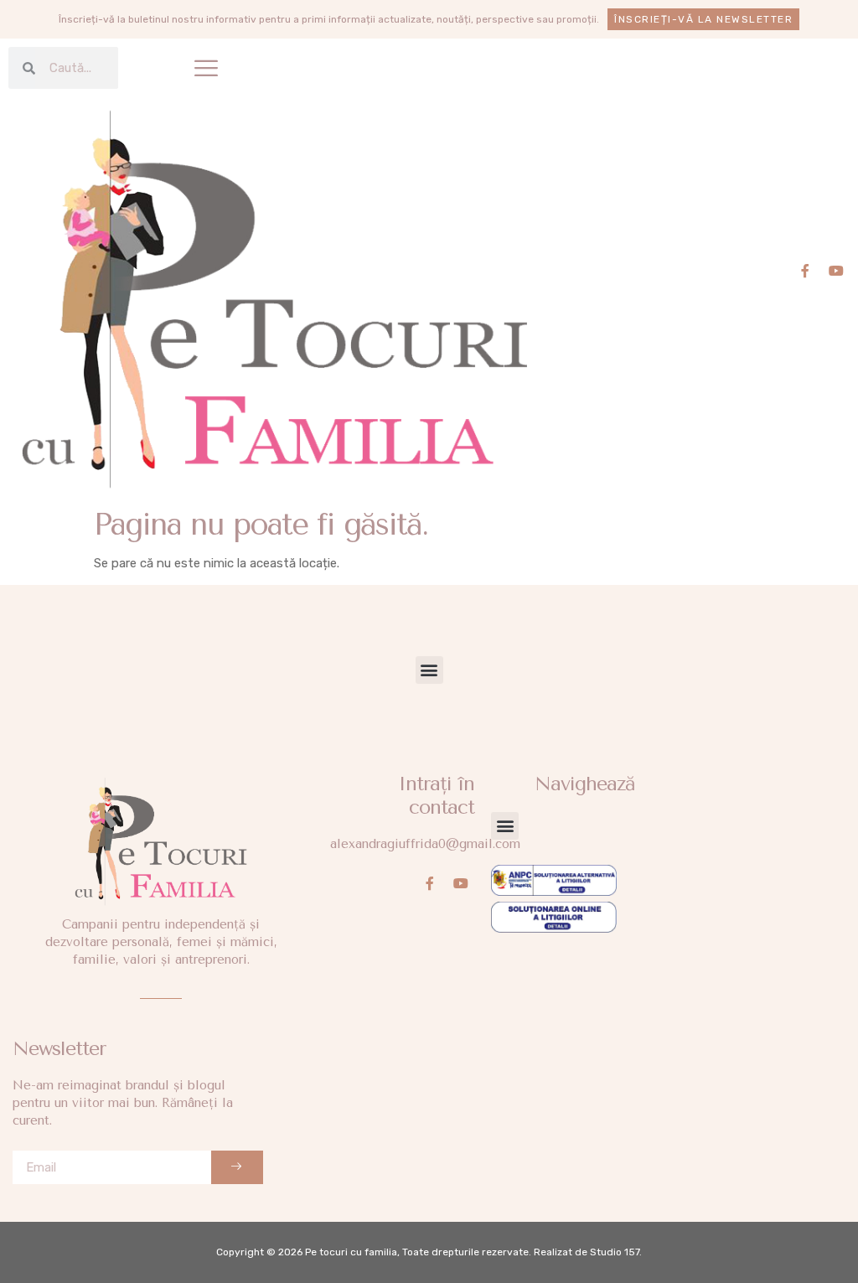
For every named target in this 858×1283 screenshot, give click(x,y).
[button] (206, 67)
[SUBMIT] (237, 1167)
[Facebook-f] (805, 270)
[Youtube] (836, 270)
